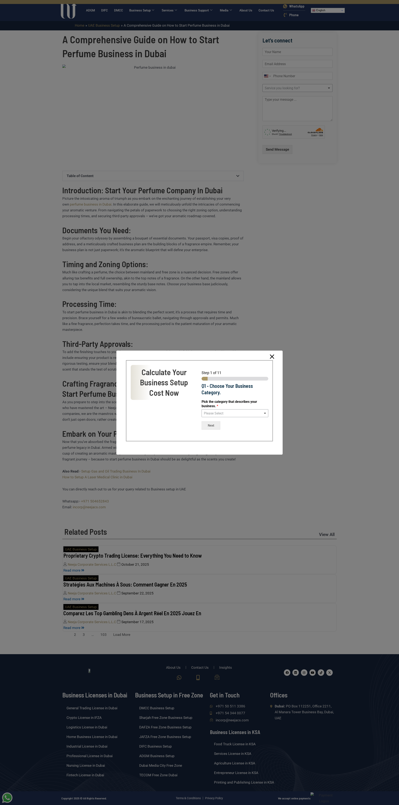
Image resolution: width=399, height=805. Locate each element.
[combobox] (235, 413)
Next (211, 425)
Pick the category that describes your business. (229, 404)
